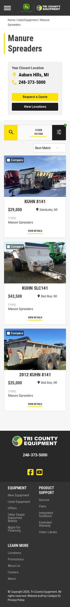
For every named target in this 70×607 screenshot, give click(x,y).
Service (44, 500)
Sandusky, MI (48, 210)
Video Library (48, 532)
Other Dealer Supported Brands (16, 518)
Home (11, 20)
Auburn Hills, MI (34, 75)
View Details (35, 231)
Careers (13, 572)
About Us (14, 566)
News (12, 579)
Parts (42, 506)
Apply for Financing (14, 529)
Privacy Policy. (16, 600)
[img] (35, 181)
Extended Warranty (45, 524)
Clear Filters (38, 132)
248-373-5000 (32, 82)
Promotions (16, 559)
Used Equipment (28, 20)
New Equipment (18, 495)
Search (11, 132)
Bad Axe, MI (49, 296)
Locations (14, 553)
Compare (17, 160)
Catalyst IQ (53, 595)
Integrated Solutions (46, 514)
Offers (12, 508)
